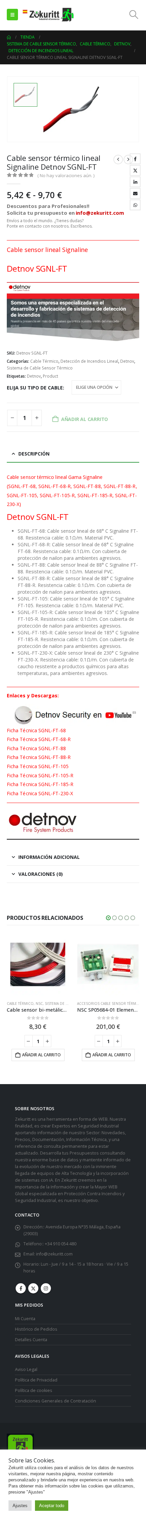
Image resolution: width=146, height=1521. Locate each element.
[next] (128, 159)
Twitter (135, 170)
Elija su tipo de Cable (35, 387)
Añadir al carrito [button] (41, 1055)
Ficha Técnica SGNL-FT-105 (38, 766)
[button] (12, 14)
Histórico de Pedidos (36, 1329)
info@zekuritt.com (54, 1254)
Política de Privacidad (36, 1380)
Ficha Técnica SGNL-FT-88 (36, 748)
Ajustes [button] (20, 1505)
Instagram (46, 1288)
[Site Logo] (48, 14)
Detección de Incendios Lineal (89, 361)
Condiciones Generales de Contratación (55, 1401)
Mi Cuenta (25, 1319)
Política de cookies (33, 1390)
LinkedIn (135, 181)
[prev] (118, 159)
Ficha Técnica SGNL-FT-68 (36, 730)
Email (135, 193)
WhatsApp (135, 204)
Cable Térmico (44, 361)
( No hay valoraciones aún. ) (65, 175)
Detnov (127, 361)
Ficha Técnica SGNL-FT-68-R (39, 739)
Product (50, 376)
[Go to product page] (38, 964)
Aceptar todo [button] (51, 1505)
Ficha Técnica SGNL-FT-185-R (40, 784)
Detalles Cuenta (31, 1340)
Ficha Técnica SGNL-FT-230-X (40, 793)
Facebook (135, 158)
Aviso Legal (26, 1369)
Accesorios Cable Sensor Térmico (110, 1003)
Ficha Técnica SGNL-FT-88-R (39, 757)
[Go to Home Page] (9, 37)
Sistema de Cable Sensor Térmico (40, 368)
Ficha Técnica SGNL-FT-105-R (40, 775)
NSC (39, 1003)
